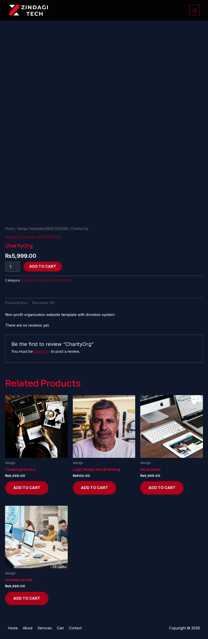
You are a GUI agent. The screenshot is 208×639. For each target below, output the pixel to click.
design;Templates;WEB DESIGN (42, 229)
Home (9, 229)
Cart (60, 628)
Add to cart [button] (26, 487)
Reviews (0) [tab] (43, 302)
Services (45, 628)
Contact (75, 628)
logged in (42, 351)
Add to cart (42, 266)
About (27, 628)
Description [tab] (16, 302)
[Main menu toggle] (194, 10)
